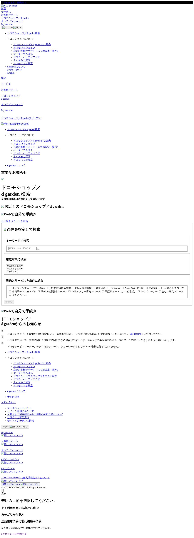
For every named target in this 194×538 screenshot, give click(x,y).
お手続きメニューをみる (14, 221)
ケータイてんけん (23, 54)
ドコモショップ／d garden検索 (23, 33)
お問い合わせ (14, 70)
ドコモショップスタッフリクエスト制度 (35, 376)
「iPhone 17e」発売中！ (14, 2)
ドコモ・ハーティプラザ (26, 57)
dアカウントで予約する (14, 534)
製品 (3, 8)
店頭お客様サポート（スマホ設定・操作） (36, 50)
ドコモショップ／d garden (15, 18)
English (11, 73)
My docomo (7, 24)
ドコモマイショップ (24, 47)
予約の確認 (13, 396)
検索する (9, 302)
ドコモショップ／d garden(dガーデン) (21, 118)
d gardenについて (16, 66)
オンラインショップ (12, 21)
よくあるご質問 (21, 60)
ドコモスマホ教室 (23, 63)
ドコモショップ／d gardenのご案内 (32, 44)
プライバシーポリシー (19, 408)
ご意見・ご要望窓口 (18, 417)
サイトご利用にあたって (20, 411)
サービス (6, 11)
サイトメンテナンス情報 (20, 420)
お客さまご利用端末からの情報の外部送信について (35, 414)
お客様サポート (9, 15)
